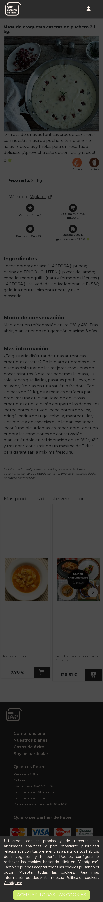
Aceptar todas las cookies (51, 894)
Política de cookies (82, 877)
